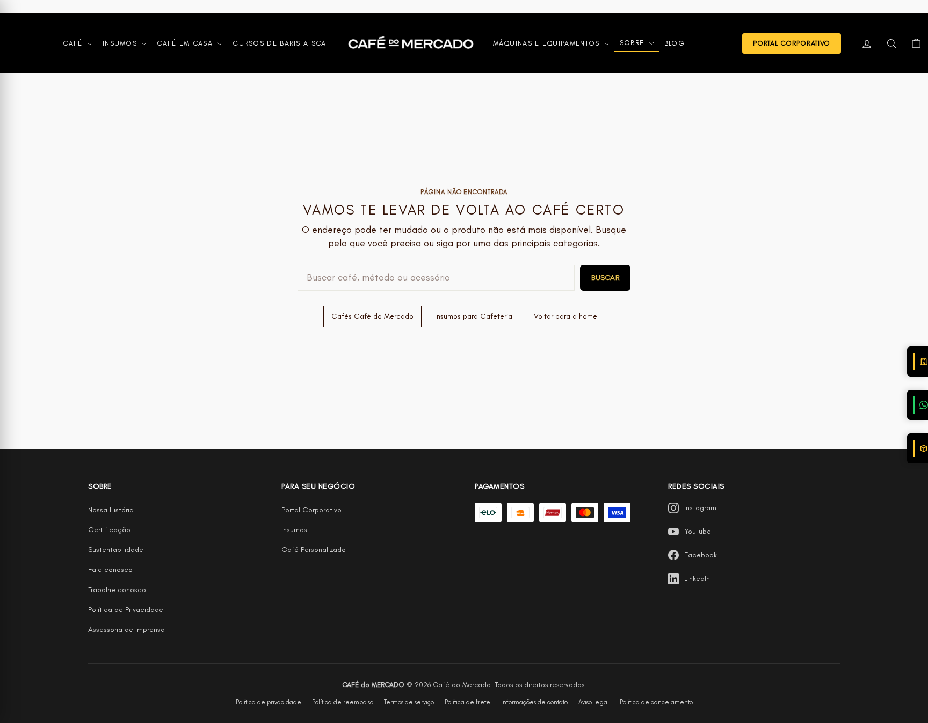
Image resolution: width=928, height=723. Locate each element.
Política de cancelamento (656, 702)
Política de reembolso (342, 702)
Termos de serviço (409, 702)
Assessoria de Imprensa (126, 629)
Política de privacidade (268, 702)
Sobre (633, 43)
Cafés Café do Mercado (372, 316)
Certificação (109, 529)
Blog (674, 43)
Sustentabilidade (115, 549)
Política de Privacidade (125, 609)
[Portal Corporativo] (917, 361)
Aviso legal (593, 702)
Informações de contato (534, 702)
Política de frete (467, 702)
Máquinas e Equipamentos (548, 43)
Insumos (121, 43)
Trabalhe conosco (117, 589)
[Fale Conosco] (917, 405)
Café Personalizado (313, 549)
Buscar (605, 277)
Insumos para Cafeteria (473, 316)
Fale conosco (110, 569)
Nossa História (111, 509)
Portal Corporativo (311, 509)
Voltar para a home (565, 316)
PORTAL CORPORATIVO (791, 43)
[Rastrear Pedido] (917, 448)
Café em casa (186, 43)
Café (74, 43)
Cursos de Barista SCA (279, 43)
